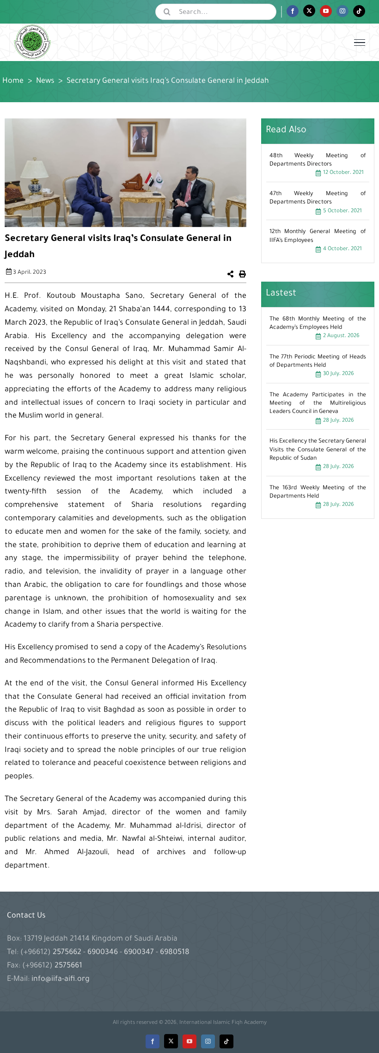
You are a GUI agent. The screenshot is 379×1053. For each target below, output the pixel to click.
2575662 (68, 952)
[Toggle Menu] (360, 42)
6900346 (103, 952)
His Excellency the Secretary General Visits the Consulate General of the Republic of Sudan (317, 450)
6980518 (174, 952)
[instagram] (208, 1041)
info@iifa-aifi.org (60, 979)
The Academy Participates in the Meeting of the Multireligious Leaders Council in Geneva (317, 403)
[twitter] (171, 1041)
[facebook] (152, 1041)
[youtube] (189, 1041)
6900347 (139, 952)
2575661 (68, 966)
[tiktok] (226, 1041)
